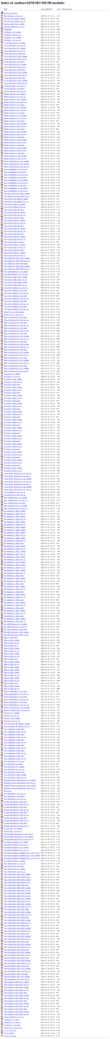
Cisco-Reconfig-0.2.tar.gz (14, 45)
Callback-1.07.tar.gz (12, 40)
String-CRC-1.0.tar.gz (13, 831)
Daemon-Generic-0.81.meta (14, 121)
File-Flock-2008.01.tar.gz (14, 207)
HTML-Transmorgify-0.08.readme (16, 344)
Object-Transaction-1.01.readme (17, 707)
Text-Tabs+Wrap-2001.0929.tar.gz (17, 877)
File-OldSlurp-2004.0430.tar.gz (17, 269)
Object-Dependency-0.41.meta (15, 702)
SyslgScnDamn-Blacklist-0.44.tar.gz (18, 839)
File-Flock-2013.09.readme (14, 236)
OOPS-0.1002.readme (11, 648)
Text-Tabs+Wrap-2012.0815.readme (17, 912)
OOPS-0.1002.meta (11, 645)
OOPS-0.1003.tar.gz (11, 656)
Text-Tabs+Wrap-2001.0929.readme (17, 874)
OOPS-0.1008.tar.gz (11, 675)
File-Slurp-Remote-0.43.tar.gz (16, 304)
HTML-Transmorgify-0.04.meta (15, 323)
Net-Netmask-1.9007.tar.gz (14, 535)
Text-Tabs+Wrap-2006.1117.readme (17, 898)
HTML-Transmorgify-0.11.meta (15, 358)
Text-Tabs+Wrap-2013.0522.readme (17, 936)
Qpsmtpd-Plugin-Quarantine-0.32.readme (20, 780)
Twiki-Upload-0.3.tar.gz (14, 1017)
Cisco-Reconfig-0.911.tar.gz (15, 75)
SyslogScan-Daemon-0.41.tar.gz (16, 850)
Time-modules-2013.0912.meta (15, 1009)
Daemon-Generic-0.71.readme (15, 107)
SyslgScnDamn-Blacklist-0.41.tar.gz (18, 834)
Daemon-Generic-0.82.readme (15, 131)
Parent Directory (11, 13)
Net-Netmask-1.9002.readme (14, 511)
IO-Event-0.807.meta (12, 425)
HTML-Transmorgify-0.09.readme (16, 352)
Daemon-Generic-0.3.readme (14, 94)
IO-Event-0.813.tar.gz (13, 471)
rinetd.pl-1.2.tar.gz (12, 1022)
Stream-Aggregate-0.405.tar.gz (16, 820)
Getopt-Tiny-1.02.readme (14, 312)
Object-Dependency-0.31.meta (15, 691)
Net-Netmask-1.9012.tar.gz (14, 559)
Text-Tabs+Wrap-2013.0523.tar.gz (17, 947)
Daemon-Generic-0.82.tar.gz (15, 134)
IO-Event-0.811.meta (12, 449)
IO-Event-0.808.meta (12, 433)
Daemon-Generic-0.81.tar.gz (15, 126)
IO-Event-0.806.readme (13, 419)
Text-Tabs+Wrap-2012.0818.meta (16, 917)
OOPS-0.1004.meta (11, 659)
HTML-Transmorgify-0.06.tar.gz (16, 331)
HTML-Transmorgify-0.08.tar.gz (16, 347)
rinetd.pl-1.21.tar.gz (13, 1028)
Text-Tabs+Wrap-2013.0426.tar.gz (17, 931)
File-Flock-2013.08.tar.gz (14, 231)
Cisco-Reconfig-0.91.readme (15, 64)
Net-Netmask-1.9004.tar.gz (14, 524)
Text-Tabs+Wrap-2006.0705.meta (16, 885)
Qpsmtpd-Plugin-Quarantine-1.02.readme (20, 785)
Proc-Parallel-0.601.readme (15, 775)
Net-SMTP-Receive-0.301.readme (16, 632)
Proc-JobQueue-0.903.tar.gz (15, 758)
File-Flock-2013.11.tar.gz (14, 247)
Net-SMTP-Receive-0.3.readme (15, 624)
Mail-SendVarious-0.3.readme (15, 497)
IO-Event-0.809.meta (12, 441)
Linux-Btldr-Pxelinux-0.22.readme (17, 479)
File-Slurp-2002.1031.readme (15, 277)
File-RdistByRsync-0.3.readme (16, 271)
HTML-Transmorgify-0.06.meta (15, 328)
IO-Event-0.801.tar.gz (13, 390)
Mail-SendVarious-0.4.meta (14, 503)
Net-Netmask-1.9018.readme (14, 594)
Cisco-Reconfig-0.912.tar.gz (15, 83)
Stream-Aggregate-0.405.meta (15, 818)
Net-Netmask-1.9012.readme (14, 557)
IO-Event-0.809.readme (13, 444)
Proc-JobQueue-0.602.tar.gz (15, 742)
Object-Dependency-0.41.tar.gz (16, 705)
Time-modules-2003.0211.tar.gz (16, 985)
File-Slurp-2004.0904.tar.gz (15, 285)
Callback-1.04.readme (12, 32)
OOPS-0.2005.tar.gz (11, 689)
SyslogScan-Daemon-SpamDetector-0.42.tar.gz (22, 853)
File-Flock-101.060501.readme (16, 199)
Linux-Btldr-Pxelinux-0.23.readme (17, 487)
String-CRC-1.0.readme (13, 828)
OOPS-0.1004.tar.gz (11, 664)
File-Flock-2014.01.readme (14, 253)
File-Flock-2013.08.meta (14, 226)
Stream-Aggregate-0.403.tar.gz (16, 810)
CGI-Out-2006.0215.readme (14, 24)
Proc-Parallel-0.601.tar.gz (15, 777)
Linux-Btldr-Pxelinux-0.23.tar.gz (17, 489)
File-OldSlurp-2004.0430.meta (16, 263)
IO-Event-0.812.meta (12, 457)
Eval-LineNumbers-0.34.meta (15, 185)
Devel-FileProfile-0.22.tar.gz (16, 166)
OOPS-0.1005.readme (11, 667)
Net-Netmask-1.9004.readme (14, 522)
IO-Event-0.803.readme (13, 403)
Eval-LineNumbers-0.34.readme (16, 188)
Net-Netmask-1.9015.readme (14, 570)
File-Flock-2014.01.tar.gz (14, 255)
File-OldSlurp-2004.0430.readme (17, 266)
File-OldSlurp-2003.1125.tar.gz (17, 261)
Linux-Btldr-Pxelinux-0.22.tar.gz (17, 481)
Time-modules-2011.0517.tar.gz (16, 1006)
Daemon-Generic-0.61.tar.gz (15, 102)
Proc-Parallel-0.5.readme (14, 767)
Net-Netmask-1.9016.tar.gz (14, 581)
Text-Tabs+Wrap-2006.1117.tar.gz (17, 901)
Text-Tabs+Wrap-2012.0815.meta (16, 909)
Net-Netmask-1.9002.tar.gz (14, 514)
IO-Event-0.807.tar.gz (13, 430)
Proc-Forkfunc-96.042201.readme (17, 723)
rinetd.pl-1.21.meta (12, 1025)
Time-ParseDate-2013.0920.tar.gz (17, 963)
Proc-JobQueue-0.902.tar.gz (15, 753)
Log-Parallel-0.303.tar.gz (14, 495)
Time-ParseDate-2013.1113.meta (16, 966)
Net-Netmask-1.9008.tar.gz (14, 541)
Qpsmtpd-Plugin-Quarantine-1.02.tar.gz (20, 788)
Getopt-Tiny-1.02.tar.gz (14, 314)
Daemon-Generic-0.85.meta (14, 153)
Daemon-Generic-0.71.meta (14, 105)
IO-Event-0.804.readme (13, 411)
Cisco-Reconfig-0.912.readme (15, 80)
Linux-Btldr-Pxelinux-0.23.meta (17, 484)
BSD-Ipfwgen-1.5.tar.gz (13, 16)
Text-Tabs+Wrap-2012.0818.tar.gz (17, 923)
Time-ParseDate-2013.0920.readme (17, 960)
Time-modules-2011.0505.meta (15, 993)
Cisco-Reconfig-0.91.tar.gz (15, 67)
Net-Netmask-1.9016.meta (14, 575)
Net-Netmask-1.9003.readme (14, 516)
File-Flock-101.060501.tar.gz (16, 201)
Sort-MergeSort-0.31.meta (14, 796)
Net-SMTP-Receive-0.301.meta (15, 629)
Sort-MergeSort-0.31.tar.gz (15, 799)
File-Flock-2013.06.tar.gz (14, 215)
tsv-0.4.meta (9, 1033)
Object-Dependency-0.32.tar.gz (16, 699)
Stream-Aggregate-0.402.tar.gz (16, 804)
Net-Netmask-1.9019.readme (14, 602)
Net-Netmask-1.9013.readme (14, 562)
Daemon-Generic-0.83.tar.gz (15, 142)
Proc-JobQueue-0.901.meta (14, 745)
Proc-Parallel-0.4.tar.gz (14, 761)
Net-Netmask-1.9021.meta (14, 608)
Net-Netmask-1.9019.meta (14, 600)
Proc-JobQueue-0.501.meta (14, 729)
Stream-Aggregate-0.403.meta (15, 807)
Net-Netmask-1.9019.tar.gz (14, 605)
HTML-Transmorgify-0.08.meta (15, 341)
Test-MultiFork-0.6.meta (14, 866)
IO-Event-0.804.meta (12, 409)
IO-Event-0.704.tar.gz (13, 382)
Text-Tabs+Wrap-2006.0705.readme (17, 888)
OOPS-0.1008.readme (11, 672)
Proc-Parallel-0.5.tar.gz (14, 769)
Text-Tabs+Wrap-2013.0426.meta (16, 925)
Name (5, 9)
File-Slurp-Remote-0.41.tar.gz (16, 293)
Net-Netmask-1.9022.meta (14, 616)
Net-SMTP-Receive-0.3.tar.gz (15, 627)
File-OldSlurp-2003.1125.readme (17, 258)
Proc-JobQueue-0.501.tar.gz (15, 732)
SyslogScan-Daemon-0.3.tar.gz (16, 845)
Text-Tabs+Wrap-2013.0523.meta (16, 941)
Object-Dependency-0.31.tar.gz (16, 694)
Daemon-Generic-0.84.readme (15, 148)
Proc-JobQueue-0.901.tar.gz (15, 748)
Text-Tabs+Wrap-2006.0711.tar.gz (17, 896)
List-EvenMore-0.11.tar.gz (14, 492)
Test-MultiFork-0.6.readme (14, 869)
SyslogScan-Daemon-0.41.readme (16, 847)
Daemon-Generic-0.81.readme (15, 123)
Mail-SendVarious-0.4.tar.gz (15, 508)
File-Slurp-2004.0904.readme (15, 282)
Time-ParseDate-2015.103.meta (16, 974)
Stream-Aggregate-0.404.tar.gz (16, 815)
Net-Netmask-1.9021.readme (14, 610)
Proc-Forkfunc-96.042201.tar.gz (17, 726)
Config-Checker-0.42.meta (14, 88)
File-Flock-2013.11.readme (14, 245)
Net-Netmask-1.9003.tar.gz (14, 519)
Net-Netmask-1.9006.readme (14, 530)
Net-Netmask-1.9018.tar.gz (14, 597)
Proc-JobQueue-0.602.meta (14, 740)
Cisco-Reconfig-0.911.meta (14, 70)
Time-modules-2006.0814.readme (16, 987)
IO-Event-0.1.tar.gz (12, 376)
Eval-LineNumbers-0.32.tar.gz (16, 175)
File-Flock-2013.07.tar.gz (14, 223)
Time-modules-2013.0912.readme (16, 1011)
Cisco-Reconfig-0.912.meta (14, 78)
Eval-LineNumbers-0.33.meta (15, 177)
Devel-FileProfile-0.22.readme (16, 164)
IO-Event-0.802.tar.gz (13, 398)
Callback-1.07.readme (12, 37)
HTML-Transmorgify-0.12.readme (16, 368)
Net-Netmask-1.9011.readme (14, 551)
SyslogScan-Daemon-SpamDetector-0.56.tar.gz (22, 858)
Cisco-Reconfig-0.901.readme (15, 56)
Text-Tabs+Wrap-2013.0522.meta (16, 933)
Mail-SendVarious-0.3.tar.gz (15, 500)
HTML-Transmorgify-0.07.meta (15, 333)
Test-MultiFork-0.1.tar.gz (14, 863)
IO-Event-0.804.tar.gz (13, 414)
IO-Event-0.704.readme (13, 379)
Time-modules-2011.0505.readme (16, 995)
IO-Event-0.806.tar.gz (13, 422)
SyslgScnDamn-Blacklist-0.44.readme (18, 837)
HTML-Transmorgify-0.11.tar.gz (16, 363)
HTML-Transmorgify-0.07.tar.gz (16, 339)
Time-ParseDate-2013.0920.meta (16, 958)
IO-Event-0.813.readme (13, 468)
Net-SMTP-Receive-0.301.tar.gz (16, 635)
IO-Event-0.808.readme (13, 436)
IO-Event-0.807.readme (13, 427)
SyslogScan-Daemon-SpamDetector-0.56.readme (22, 855)
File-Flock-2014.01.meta (14, 250)
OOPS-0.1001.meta (11, 637)
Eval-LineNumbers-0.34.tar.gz (16, 191)
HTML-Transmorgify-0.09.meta (15, 349)
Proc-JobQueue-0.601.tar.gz (15, 737)
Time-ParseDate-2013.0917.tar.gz (17, 955)
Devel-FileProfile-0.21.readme (16, 161)
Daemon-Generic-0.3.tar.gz (14, 97)
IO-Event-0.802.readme (13, 395)
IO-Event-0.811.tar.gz (13, 454)
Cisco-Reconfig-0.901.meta (14, 53)
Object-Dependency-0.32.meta (15, 697)
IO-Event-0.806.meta (12, 417)
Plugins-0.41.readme (12, 718)
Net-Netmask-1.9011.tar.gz (14, 554)
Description (67, 9)
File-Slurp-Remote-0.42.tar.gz (16, 298)
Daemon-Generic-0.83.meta (14, 137)
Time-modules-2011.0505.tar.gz (16, 998)
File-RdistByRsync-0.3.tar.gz (16, 274)
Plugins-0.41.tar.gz (12, 721)
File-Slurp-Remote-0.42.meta (15, 296)
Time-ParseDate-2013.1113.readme (17, 968)
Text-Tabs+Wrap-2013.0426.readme (17, 928)
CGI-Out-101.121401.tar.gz (14, 21)
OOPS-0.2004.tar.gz (11, 680)
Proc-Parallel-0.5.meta (13, 764)
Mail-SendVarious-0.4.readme (15, 506)
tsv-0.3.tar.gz (10, 1030)
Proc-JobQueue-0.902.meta (14, 750)
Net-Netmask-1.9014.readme (14, 565)
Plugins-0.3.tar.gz (11, 715)
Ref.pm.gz (8, 791)
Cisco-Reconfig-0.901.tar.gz (15, 59)
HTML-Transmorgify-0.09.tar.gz (16, 355)
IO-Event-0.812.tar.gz (13, 462)
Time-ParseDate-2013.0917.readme (17, 952)
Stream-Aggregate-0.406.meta (15, 823)
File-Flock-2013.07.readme (14, 220)
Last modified (46, 9)
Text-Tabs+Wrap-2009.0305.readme (17, 904)
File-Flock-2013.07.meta (14, 218)
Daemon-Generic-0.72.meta (14, 113)
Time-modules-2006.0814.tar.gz (16, 990)
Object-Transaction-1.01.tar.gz (17, 710)
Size (59, 9)
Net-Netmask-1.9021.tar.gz (14, 613)
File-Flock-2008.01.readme (14, 204)
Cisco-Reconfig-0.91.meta (14, 62)
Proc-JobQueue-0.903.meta (14, 756)
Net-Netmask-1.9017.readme (14, 586)
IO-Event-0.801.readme (13, 387)
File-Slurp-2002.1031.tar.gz (15, 279)
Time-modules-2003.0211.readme (16, 982)
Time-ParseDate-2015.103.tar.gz (17, 979)
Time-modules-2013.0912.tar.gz (16, 1014)
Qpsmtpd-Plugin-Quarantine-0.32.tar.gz (20, 783)
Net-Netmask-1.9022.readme (14, 619)
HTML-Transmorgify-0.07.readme (16, 336)
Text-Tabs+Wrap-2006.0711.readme (17, 893)
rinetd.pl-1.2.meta (11, 1019)
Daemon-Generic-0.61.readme (15, 99)
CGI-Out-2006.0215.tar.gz (14, 27)
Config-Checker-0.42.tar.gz (15, 91)
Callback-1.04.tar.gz (12, 35)
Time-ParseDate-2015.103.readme (17, 976)
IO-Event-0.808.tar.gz (13, 438)
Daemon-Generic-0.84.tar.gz (15, 150)
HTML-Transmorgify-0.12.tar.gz (16, 371)
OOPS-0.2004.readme (11, 678)
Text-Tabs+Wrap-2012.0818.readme (17, 920)
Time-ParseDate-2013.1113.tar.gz (17, 971)
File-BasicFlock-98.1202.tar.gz (17, 196)
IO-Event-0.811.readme (13, 452)
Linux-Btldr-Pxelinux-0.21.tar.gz (17, 473)
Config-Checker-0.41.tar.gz (15, 86)
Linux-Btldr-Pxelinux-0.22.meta (17, 476)
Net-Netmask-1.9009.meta (14, 543)
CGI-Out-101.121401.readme (14, 18)
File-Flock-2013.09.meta (14, 234)
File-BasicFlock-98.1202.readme (17, 193)
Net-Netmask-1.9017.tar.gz (14, 589)
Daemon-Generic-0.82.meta (14, 129)
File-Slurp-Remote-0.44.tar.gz (16, 309)
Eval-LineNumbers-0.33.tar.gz (16, 183)
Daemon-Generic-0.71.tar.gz (15, 110)
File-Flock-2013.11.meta (14, 242)
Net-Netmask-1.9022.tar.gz (14, 621)
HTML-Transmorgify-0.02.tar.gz (16, 320)
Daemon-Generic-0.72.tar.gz (15, 118)
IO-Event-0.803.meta (12, 401)
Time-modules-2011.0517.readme (16, 1003)
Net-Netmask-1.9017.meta (14, 584)
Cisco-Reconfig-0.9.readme (14, 48)
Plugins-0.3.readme (11, 713)
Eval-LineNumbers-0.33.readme (16, 180)
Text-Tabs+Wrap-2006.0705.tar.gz (17, 890)
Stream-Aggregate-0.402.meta (15, 802)
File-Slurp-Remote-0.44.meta (15, 306)
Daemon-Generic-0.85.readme (15, 156)
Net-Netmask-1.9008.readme (14, 538)
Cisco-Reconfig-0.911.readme (15, 72)
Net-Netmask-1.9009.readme (14, 546)
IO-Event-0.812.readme (13, 460)
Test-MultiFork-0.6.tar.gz (14, 871)
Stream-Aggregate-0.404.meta (15, 812)
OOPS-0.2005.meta (11, 683)
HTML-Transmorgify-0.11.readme (16, 360)
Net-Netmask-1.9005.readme (14, 527)
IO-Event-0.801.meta (12, 384)
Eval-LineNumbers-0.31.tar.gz (16, 169)
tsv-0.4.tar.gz (10, 1036)
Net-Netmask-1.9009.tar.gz (14, 549)
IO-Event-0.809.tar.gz (13, 446)
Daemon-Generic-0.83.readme (15, 140)
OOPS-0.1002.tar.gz (11, 651)
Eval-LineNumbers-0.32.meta (15, 172)
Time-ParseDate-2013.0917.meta (16, 950)
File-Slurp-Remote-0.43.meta (15, 301)
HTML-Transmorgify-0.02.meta (15, 317)
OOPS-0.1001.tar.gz (11, 643)
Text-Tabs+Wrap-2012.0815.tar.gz (17, 915)
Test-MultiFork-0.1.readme (14, 861)
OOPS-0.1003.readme (11, 654)
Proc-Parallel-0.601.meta (14, 772)
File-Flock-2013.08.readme (14, 228)
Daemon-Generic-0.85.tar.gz (15, 158)
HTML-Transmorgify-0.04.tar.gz (16, 325)
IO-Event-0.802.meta (12, 393)
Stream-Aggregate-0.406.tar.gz (16, 826)
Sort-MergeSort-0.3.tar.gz (14, 793)
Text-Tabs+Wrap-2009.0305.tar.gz (17, 906)
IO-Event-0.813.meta (12, 465)
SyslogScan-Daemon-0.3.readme (16, 842)
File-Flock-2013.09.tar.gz (14, 239)
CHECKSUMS (8, 29)
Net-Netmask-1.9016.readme (14, 578)
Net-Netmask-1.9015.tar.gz (14, 573)
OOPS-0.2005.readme (11, 686)
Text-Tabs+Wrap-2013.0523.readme (17, 944)
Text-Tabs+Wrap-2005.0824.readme (17, 880)
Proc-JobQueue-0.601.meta (14, 734)
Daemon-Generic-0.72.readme (15, 115)
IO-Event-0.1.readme (12, 374)
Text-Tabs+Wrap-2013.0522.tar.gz (17, 939)
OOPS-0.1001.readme (11, 640)
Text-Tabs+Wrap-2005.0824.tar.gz (17, 882)
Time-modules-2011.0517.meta (15, 1001)
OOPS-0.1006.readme (11, 670)
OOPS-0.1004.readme (11, 662)
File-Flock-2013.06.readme (14, 212)
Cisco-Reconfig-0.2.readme (14, 43)
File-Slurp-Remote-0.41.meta (15, 290)
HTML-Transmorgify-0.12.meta (15, 366)
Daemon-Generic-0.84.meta (14, 145)
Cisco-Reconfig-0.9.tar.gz (14, 51)
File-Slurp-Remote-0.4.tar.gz (16, 288)
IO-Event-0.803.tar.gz (13, 406)
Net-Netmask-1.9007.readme (14, 532)
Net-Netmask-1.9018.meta (14, 592)
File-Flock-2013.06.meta (14, 210)
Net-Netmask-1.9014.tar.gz (14, 567)
